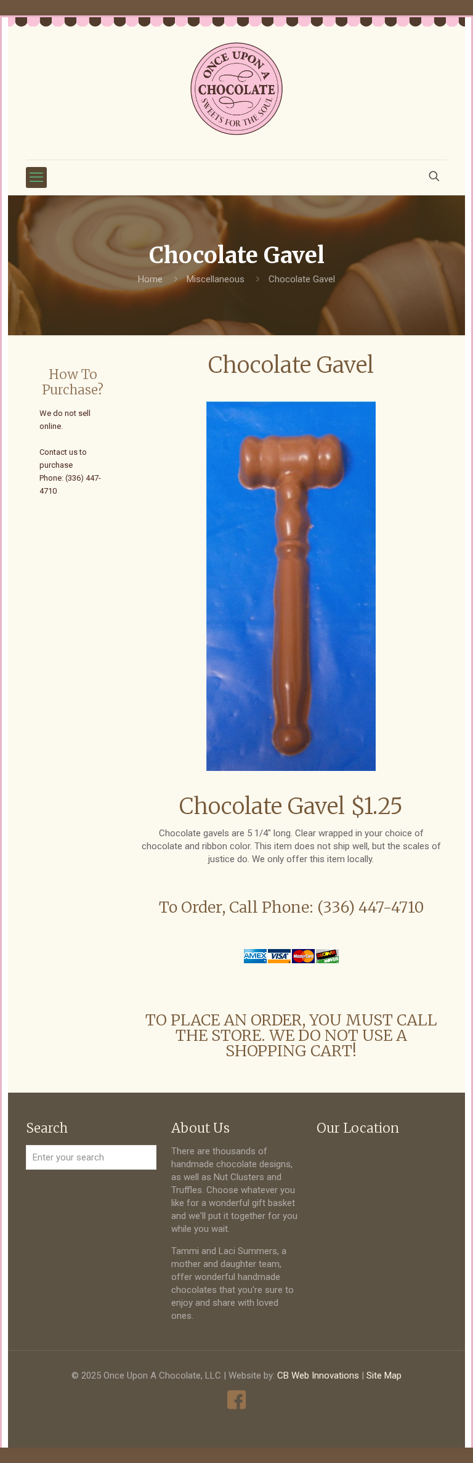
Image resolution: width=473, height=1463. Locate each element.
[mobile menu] (36, 177)
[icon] (237, 1399)
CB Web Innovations (318, 1375)
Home (150, 279)
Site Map (384, 1375)
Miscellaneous (216, 279)
